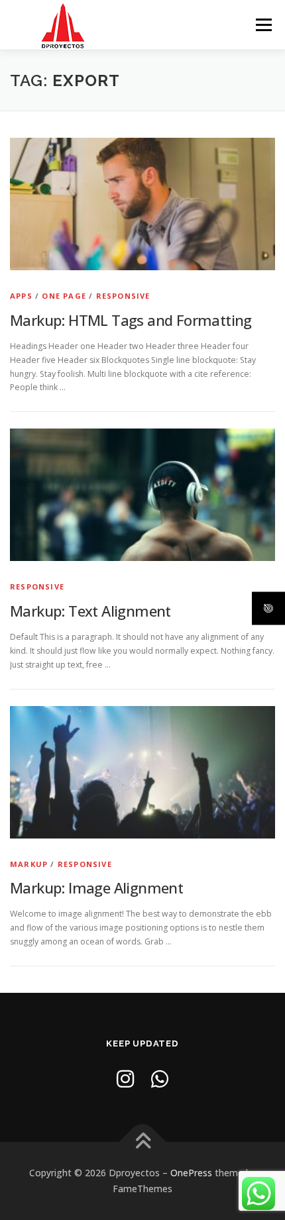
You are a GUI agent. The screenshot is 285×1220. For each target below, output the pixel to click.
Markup (29, 864)
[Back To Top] (142, 1142)
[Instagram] (125, 1078)
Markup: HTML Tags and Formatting (131, 320)
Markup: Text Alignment (90, 611)
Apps (21, 296)
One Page (64, 296)
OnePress (191, 1172)
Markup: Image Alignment (96, 887)
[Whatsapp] (159, 1078)
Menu (263, 24)
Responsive (123, 296)
